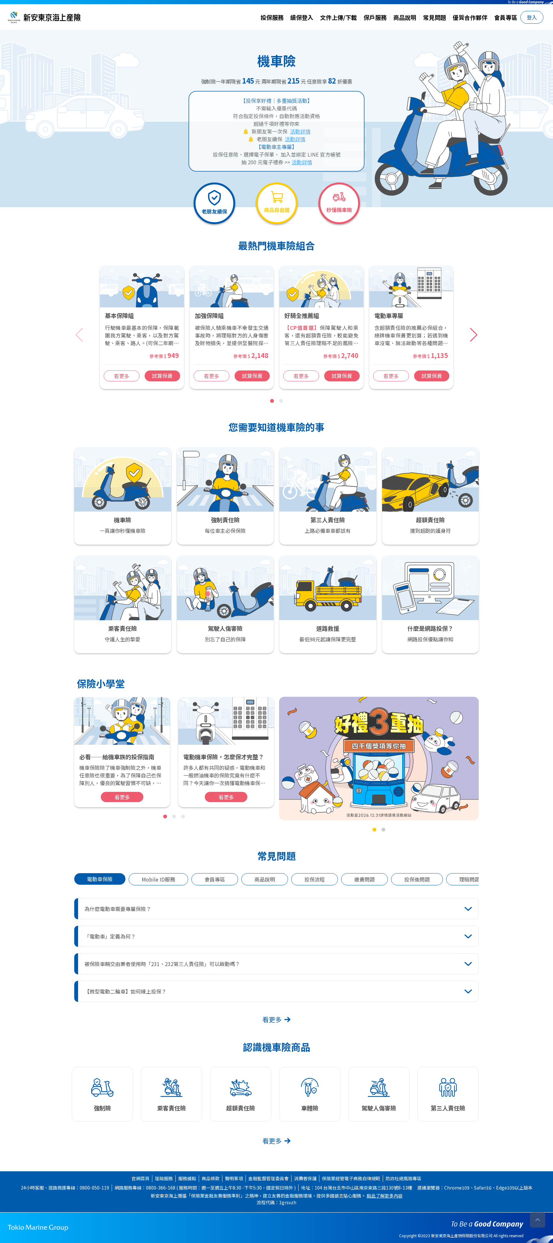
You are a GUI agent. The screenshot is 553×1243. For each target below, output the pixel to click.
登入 (532, 17)
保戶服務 (375, 17)
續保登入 (301, 17)
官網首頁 (140, 1178)
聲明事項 (234, 1178)
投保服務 (272, 17)
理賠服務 (164, 1178)
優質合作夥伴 (470, 17)
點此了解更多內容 (385, 1195)
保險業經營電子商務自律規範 (351, 1178)
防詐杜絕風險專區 (403, 1178)
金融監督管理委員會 (268, 1178)
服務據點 (187, 1178)
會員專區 (505, 17)
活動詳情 (300, 131)
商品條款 (211, 1178)
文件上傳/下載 (338, 17)
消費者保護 (305, 1178)
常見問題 (434, 17)
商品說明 (404, 17)
